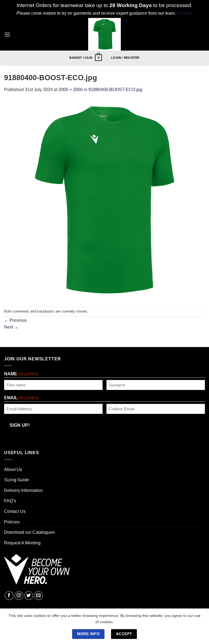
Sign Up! (41, 379)
